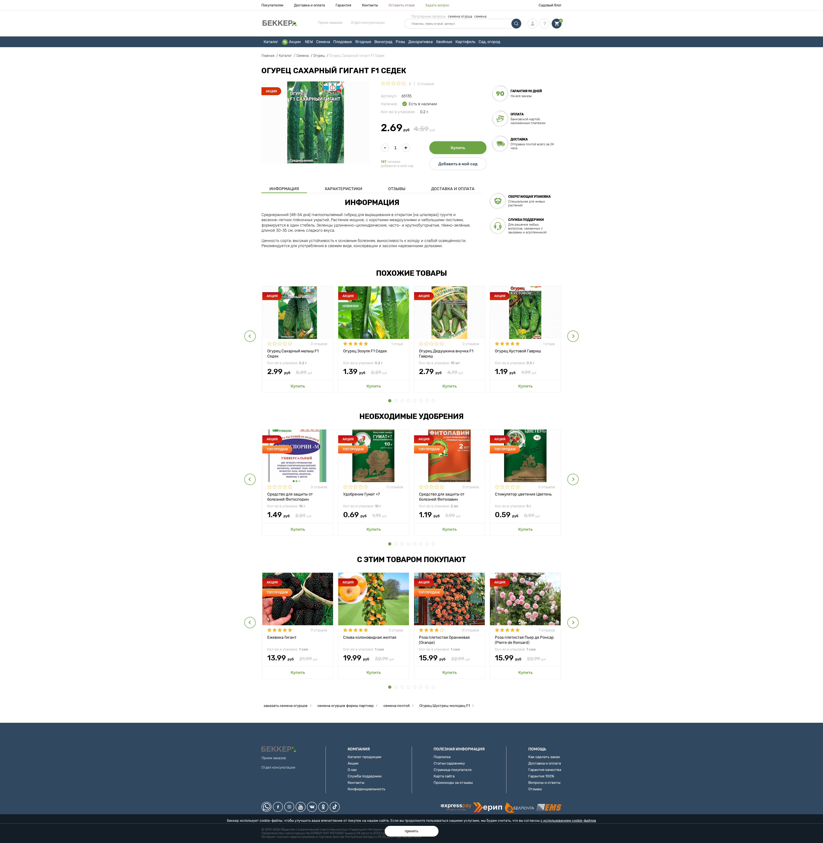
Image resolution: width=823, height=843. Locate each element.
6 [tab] (420, 400)
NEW (309, 41)
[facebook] (278, 807)
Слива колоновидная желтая (369, 637)
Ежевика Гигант (281, 637)
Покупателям (272, 5)
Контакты (370, 5)
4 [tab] (408, 400)
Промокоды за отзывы (453, 782)
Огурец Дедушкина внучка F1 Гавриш (446, 353)
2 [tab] (396, 400)
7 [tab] (427, 400)
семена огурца (460, 16)
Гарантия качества (544, 770)
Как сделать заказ (544, 757)
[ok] (323, 807)
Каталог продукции (364, 757)
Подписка (442, 757)
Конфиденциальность (366, 789)
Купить (458, 147)
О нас (352, 770)
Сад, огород (489, 41)
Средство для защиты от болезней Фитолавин (441, 496)
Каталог (271, 41)
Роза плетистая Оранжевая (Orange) (444, 639)
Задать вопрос (437, 5)
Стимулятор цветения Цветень (523, 494)
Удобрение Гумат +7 (361, 494)
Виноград (383, 41)
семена (480, 16)
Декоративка (420, 41)
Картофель (465, 41)
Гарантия (343, 5)
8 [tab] (433, 400)
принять (411, 831)
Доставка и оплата (309, 5)
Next (573, 336)
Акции (295, 41)
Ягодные (363, 41)
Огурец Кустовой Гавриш (518, 351)
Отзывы (396, 188)
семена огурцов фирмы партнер (345, 705)
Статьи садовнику (449, 763)
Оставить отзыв (402, 5)
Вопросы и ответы (544, 782)
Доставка (519, 139)
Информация (284, 188)
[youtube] (301, 807)
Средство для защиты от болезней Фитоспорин (290, 496)
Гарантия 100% (541, 776)
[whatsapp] (266, 807)
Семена (323, 41)
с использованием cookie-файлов (568, 821)
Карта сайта (444, 776)
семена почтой (396, 705)
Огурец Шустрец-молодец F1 (444, 705)
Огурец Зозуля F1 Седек (365, 351)
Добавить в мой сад (458, 163)
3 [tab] (402, 400)
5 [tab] (414, 400)
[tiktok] (335, 807)
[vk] (312, 807)
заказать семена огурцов (286, 705)
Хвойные (444, 41)
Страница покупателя (453, 770)
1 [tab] (389, 400)
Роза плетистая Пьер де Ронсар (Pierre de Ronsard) (524, 639)
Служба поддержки (364, 776)
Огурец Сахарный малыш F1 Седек (293, 353)
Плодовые (342, 41)
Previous (250, 336)
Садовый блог (550, 5)
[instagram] (289, 807)
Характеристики (343, 188)
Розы (400, 41)
